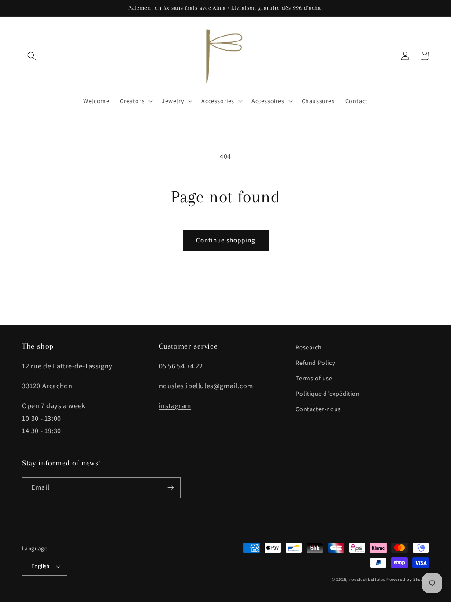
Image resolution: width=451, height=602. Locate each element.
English (40, 566)
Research (309, 347)
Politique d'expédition (327, 394)
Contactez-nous (318, 409)
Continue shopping (225, 240)
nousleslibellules (367, 579)
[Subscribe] (170, 487)
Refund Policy (315, 363)
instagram (175, 405)
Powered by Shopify (407, 579)
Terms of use (314, 378)
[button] (31, 56)
